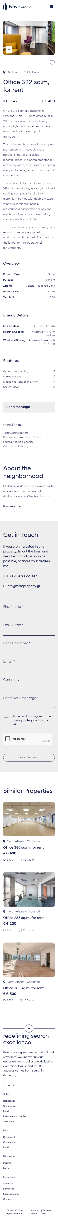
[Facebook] (4, 1085)
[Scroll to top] (29, 1028)
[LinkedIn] (9, 1085)
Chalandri (33, 72)
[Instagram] (13, 1085)
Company (11, 680)
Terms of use (46, 1212)
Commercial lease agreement (20, 446)
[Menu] (51, 6)
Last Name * (13, 625)
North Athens (15, 72)
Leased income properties (18, 442)
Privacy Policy (34, 1212)
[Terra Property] (17, 6)
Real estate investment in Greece (22, 437)
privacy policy (22, 720)
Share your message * (21, 698)
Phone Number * (16, 643)
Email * (9, 662)
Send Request (29, 757)
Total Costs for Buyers (15, 433)
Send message (18, 407)
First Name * (13, 607)
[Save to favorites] (52, 62)
